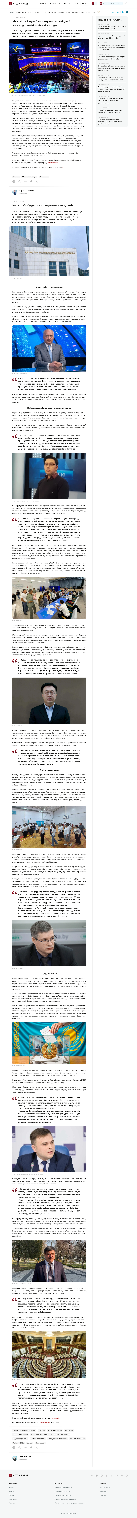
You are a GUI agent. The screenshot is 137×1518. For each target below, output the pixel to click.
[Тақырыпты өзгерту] (94, 3)
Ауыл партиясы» (55, 1430)
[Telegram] (25, 181)
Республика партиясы (57, 1439)
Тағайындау (26, 12)
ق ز (118, 3)
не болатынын (44, 1422)
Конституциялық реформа (75, 12)
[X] (36, 181)
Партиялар (44, 177)
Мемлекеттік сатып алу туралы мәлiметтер (70, 1503)
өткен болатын (54, 163)
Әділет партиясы (20, 1439)
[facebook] (107, 1476)
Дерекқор (49, 12)
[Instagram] (14, 181)
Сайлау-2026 (90, 12)
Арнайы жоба (59, 12)
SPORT (84, 3)
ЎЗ (122, 3)
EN (111, 3)
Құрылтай (69, 1430)
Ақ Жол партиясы (77, 1439)
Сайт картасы (105, 1487)
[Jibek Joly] (116, 12)
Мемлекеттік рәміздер (62, 1495)
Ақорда (17, 12)
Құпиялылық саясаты (62, 1491)
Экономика (13, 1499)
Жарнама (103, 1495)
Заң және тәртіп (38, 12)
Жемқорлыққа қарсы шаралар (65, 1499)
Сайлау (16, 177)
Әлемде (12, 1503)
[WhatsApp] (19, 181)
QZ (104, 3)
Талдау (75, 3)
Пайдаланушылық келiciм (63, 1487)
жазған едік (54, 1418)
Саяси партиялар (20, 1434)
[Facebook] (31, 181)
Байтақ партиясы (37, 1439)
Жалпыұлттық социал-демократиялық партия (50, 1434)
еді (63, 167)
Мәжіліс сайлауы (29, 177)
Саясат (29, 1443)
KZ (101, 3)
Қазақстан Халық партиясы (24, 1430)
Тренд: (11, 12)
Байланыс (103, 1491)
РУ (108, 3)
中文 (114, 3)
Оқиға (11, 1487)
